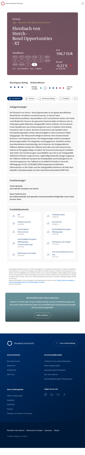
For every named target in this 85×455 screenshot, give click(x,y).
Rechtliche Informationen (16, 430)
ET (41, 57)
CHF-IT (22, 57)
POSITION (10, 404)
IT (28, 61)
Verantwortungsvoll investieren (55, 370)
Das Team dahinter (51, 374)
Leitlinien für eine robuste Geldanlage (57, 361)
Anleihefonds (11, 370)
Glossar (56, 430)
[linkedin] (51, 394)
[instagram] (45, 394)
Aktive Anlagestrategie (52, 365)
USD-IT (15, 64)
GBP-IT (47, 57)
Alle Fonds (10, 374)
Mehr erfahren (42, 315)
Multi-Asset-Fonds (13, 361)
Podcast (10, 409)
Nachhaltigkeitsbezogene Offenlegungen (58, 379)
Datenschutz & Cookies (34, 430)
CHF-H (15, 57)
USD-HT (47, 61)
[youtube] (58, 394)
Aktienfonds (11, 365)
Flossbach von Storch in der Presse (19, 413)
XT (34, 64)
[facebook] (64, 394)
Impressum (48, 430)
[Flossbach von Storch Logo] (3, 3)
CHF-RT (34, 57)
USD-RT (21, 64)
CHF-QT (28, 57)
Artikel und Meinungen (15, 396)
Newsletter (10, 400)
